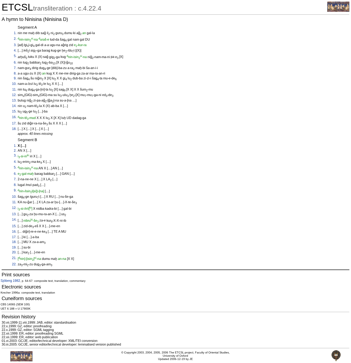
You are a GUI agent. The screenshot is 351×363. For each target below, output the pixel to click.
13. (14, 100)
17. (14, 123)
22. (14, 264)
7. (15, 68)
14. (14, 106)
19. (14, 247)
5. (15, 56)
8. (15, 73)
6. (15, 62)
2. (15, 38)
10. (14, 83)
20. (14, 252)
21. (14, 258)
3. (15, 45)
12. (14, 95)
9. (15, 78)
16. (14, 117)
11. (14, 89)
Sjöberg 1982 (10, 280)
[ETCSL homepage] (338, 10)
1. (15, 33)
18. (14, 129)
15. (14, 111)
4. (15, 50)
